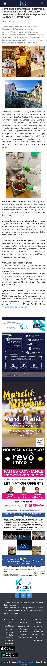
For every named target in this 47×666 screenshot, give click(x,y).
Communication (25, 637)
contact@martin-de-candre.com (14, 307)
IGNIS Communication (26, 662)
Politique (23, 629)
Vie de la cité (23, 626)
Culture (23, 631)
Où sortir (9, 643)
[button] (17, 595)
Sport (23, 634)
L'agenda (9, 640)
